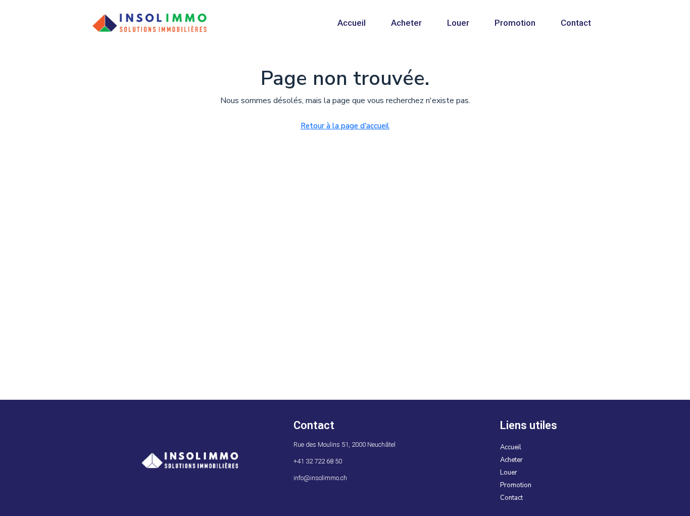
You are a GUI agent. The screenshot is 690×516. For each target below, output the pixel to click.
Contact (576, 23)
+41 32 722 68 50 (317, 461)
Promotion (515, 23)
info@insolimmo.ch (320, 478)
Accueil (351, 23)
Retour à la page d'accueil (345, 126)
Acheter (406, 23)
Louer (458, 23)
